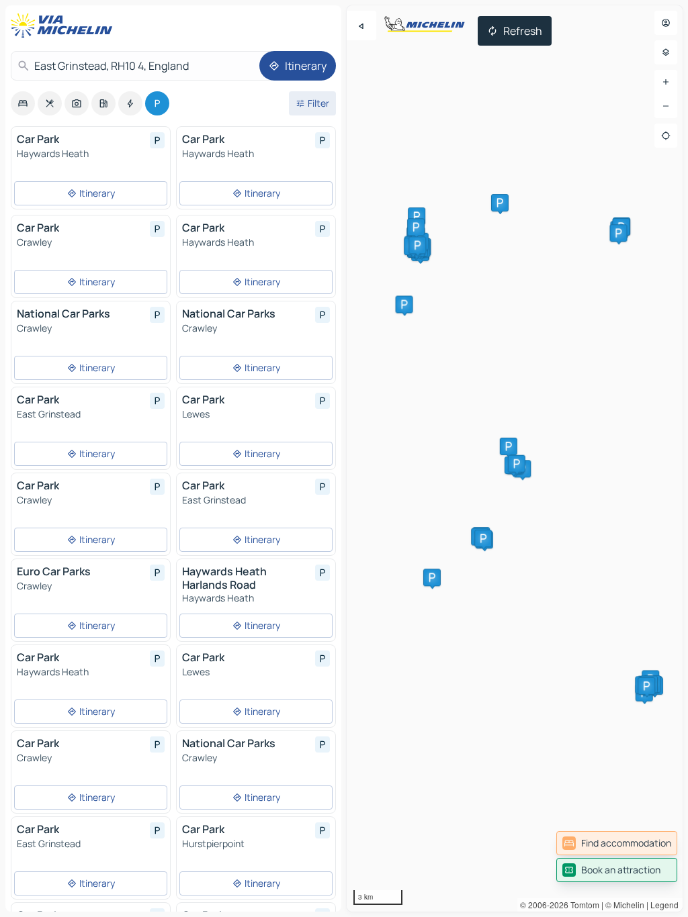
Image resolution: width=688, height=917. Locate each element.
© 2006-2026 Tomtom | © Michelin (582, 904)
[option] (23, 103)
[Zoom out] (665, 106)
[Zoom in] (665, 82)
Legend (664, 904)
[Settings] (665, 52)
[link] (616, 843)
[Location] (665, 136)
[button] (508, 446)
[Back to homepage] (64, 25)
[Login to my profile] (665, 23)
